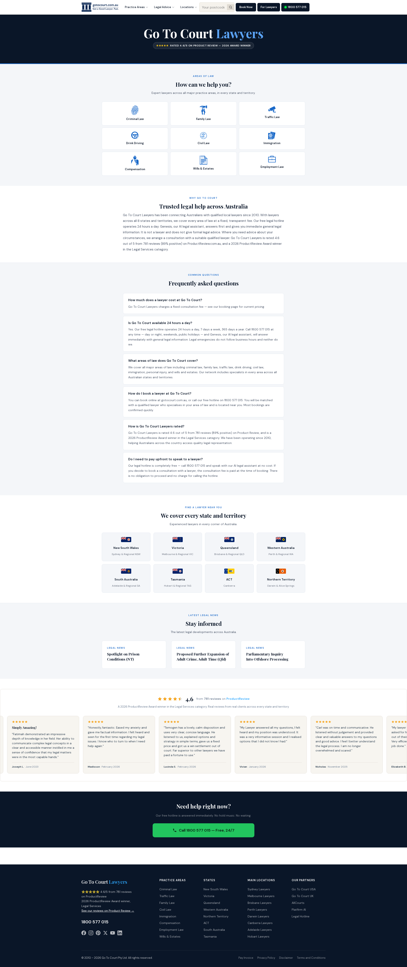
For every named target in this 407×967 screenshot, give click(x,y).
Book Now (245, 7)
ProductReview (237, 699)
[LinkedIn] (119, 934)
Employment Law (171, 930)
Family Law (167, 903)
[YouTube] (112, 934)
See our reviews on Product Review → (107, 911)
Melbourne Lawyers (261, 896)
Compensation (169, 923)
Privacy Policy (266, 958)
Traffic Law (166, 896)
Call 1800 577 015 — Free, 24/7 (206, 830)
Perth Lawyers (257, 909)
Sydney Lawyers (259, 889)
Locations (187, 7)
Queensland (212, 903)
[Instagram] (91, 934)
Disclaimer (286, 958)
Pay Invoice (245, 958)
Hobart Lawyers (258, 936)
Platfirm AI (299, 909)
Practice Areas (135, 7)
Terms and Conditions (311, 958)
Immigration (167, 916)
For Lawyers (269, 7)
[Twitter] (105, 934)
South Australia (214, 930)
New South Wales (216, 889)
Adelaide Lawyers (260, 930)
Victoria (209, 896)
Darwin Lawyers (258, 916)
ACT (206, 923)
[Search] (230, 7)
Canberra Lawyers (260, 923)
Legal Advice (162, 7)
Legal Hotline (300, 916)
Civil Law (165, 909)
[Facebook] (83, 934)
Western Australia (216, 909)
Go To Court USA (304, 889)
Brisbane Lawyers (260, 903)
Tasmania (210, 936)
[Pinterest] (98, 934)
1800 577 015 (297, 7)
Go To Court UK (303, 896)
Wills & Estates (169, 936)
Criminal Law (168, 889)
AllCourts (298, 903)
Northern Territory (216, 916)
